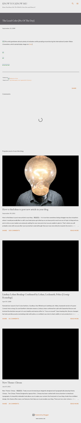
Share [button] (74, 88)
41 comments (14, 318)
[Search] (73, 3)
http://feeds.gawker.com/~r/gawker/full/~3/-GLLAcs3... (21, 80)
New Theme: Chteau (12, 382)
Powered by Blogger (42, 415)
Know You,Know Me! (14, 3)
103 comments (14, 230)
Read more (74, 230)
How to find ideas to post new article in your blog (25, 209)
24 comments (14, 403)
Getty (30, 44)
